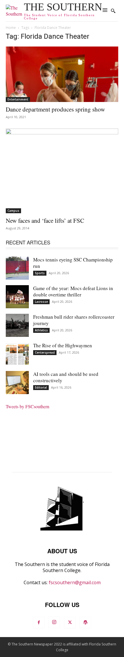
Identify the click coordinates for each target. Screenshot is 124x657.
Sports (40, 273)
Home (11, 27)
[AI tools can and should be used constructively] (17, 382)
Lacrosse (41, 302)
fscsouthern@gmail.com (75, 582)
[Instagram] (54, 622)
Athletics (41, 330)
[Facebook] (38, 622)
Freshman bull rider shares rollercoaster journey (73, 319)
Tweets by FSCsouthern (27, 406)
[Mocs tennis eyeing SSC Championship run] (17, 268)
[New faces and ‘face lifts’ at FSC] (62, 171)
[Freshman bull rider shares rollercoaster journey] (17, 325)
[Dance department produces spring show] (62, 74)
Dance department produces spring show (55, 109)
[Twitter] (70, 622)
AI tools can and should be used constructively (65, 377)
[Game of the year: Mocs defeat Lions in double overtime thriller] (17, 296)
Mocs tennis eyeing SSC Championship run (73, 262)
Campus (13, 211)
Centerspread (45, 352)
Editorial (41, 387)
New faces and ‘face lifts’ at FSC (45, 220)
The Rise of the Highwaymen (62, 345)
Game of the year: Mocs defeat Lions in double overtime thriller (73, 291)
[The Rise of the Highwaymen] (17, 353)
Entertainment (17, 99)
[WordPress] (85, 622)
